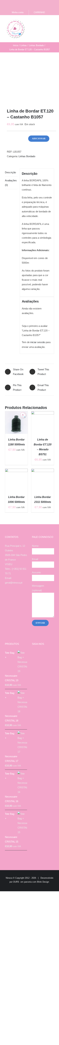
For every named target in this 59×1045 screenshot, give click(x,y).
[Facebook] (9, 595)
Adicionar (39, 138)
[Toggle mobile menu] (52, 21)
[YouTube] (18, 595)
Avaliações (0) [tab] (11, 182)
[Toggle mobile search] (47, 21)
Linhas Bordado (27, 156)
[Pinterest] (23, 595)
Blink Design (43, 882)
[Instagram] (14, 595)
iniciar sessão (37, 342)
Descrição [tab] (10, 172)
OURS (16, 882)
